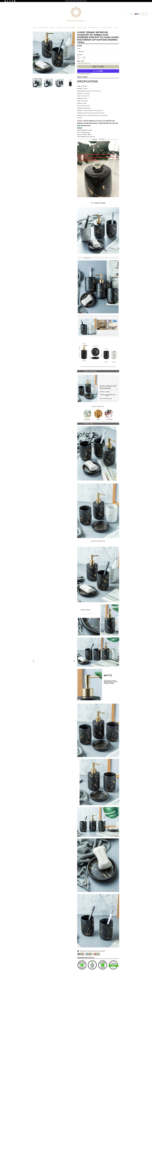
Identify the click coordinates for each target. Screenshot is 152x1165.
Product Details (82, 77)
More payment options (84, 73)
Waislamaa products (43, 27)
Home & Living (82, 27)
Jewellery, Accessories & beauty (66, 27)
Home (34, 27)
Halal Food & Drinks (93, 27)
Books (116, 27)
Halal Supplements (106, 27)
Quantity (79, 54)
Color (78, 48)
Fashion (52, 27)
